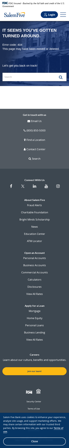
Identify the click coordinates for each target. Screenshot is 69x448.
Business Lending (34, 332)
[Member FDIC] (29, 391)
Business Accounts (34, 265)
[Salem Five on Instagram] (58, 187)
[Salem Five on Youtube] (46, 187)
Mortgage (34, 311)
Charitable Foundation (34, 212)
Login (51, 14)
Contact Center (35, 149)
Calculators (34, 279)
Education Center (34, 234)
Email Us (36, 121)
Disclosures (34, 287)
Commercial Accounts (34, 272)
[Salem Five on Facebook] (11, 187)
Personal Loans (34, 325)
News (34, 226)
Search (36, 158)
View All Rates (34, 294)
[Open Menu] (63, 14)
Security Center (33, 401)
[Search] (62, 77)
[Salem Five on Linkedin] (34, 187)
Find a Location (35, 140)
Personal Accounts (34, 258)
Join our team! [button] (34, 371)
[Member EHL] (38, 391)
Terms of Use (34, 408)
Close (34, 441)
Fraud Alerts (34, 205)
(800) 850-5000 (36, 130)
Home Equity (34, 318)
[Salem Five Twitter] (22, 188)
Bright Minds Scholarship (34, 219)
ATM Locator (34, 241)
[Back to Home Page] (14, 14)
